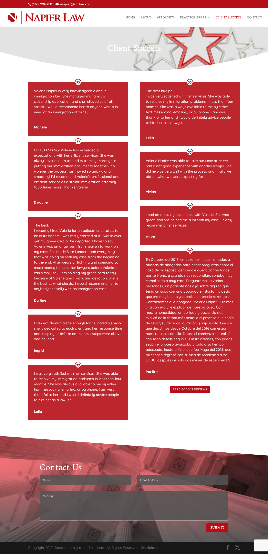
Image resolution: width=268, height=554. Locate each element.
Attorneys (166, 17)
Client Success (229, 17)
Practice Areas (193, 17)
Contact (254, 17)
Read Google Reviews (190, 389)
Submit (217, 527)
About (146, 17)
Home (130, 17)
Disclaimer (150, 547)
